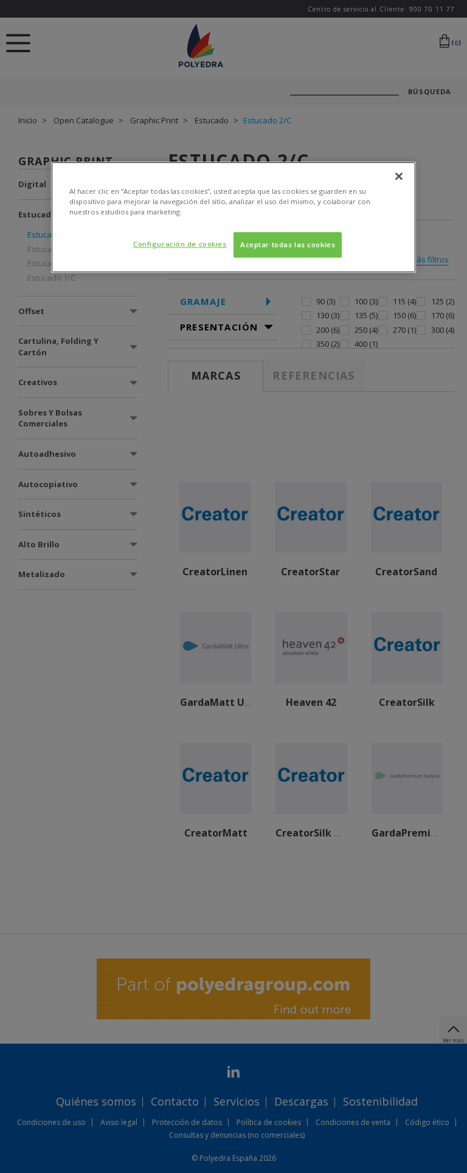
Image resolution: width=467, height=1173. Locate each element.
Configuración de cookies (180, 243)
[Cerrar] (399, 176)
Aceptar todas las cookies (287, 244)
